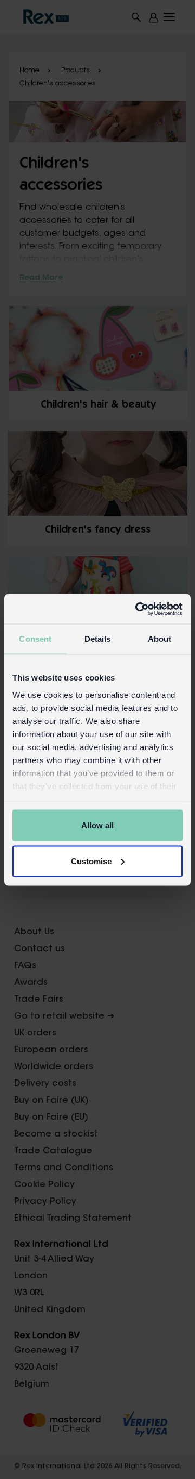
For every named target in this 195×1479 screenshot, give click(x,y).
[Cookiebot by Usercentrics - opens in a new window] (138, 609)
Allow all (97, 825)
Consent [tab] (35, 639)
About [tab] (160, 639)
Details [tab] (97, 639)
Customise (91, 860)
